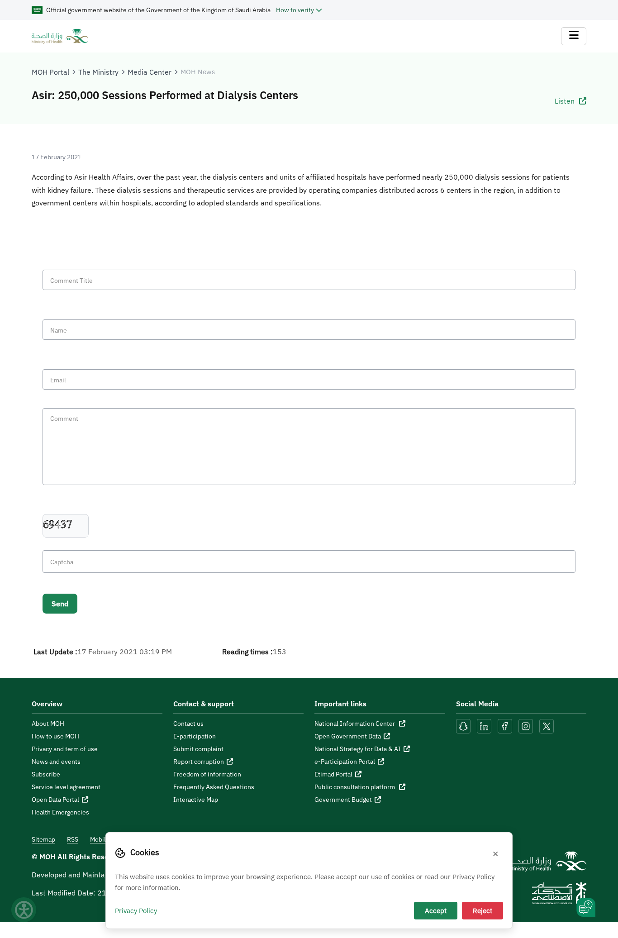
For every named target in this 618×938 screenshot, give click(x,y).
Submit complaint (198, 749)
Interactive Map (195, 799)
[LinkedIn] (485, 725)
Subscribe (46, 774)
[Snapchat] (463, 725)
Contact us (188, 723)
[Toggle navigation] (573, 36)
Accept (436, 910)
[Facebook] (505, 725)
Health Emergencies (60, 812)
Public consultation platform (355, 787)
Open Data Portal (55, 799)
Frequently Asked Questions (213, 787)
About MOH (48, 723)
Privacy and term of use (65, 749)
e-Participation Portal (344, 761)
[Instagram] (525, 725)
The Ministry (98, 71)
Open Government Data (347, 736)
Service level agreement (66, 787)
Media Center (149, 71)
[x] (546, 725)
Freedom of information (207, 774)
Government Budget (343, 799)
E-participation (194, 736)
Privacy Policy (136, 910)
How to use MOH (55, 736)
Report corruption (198, 761)
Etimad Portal (333, 774)
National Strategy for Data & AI (357, 749)
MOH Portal (50, 71)
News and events (56, 761)
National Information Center (355, 723)
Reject (482, 910)
